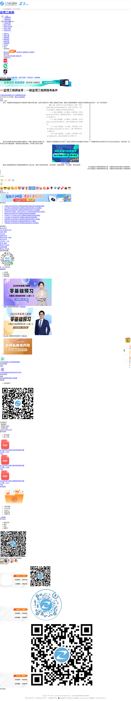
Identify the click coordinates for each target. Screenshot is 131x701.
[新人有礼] (128, 340)
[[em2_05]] (15, 188)
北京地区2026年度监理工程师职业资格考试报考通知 (20, 217)
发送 (1, 191)
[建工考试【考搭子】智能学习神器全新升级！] (35, 201)
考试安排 (19, 52)
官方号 (3, 21)
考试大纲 (6, 56)
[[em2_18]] (62, 188)
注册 (7, 16)
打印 (1, 99)
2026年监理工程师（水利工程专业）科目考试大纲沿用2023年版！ (25, 211)
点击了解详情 (65, 163)
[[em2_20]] (69, 188)
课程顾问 (129, 361)
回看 (1, 365)
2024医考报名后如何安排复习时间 (10, 372)
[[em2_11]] (37, 188)
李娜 (5, 307)
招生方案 (6, 35)
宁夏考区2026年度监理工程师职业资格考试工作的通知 (21, 223)
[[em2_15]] (51, 188)
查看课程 (3, 269)
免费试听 (6, 37)
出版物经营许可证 (52, 698)
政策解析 (37, 77)
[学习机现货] (35, 86)
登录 (2, 16)
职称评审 (6, 41)
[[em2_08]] (26, 188)
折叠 (124, 350)
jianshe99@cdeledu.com (101, 698)
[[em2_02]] (5, 188)
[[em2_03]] (8, 188)
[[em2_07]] (23, 188)
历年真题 (12, 56)
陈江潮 (6, 336)
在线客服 (129, 355)
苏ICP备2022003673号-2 (41, 698)
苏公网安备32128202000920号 (67, 698)
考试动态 (30, 77)
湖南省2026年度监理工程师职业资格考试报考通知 (20, 213)
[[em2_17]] (58, 188)
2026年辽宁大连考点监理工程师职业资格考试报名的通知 (22, 215)
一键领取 (3, 517)
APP (130, 348)
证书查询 (31, 52)
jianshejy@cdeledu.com (85, 698)
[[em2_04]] (12, 188)
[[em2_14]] (48, 188)
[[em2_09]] (30, 188)
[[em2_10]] (33, 188)
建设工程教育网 (12, 77)
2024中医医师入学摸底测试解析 (10, 362)
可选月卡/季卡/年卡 (6, 430)
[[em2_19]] (65, 188)
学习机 (6, 45)
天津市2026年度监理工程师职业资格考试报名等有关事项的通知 (24, 206)
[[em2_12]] (40, 188)
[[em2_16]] (55, 188)
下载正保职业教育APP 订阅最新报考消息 (13, 95)
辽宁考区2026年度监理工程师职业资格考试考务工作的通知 (22, 208)
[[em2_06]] (19, 188)
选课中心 (6, 33)
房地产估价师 (8, 26)
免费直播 (6, 43)
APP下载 (11, 21)
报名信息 (6, 52)
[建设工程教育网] (65, 4)
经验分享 (18, 56)
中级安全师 (7, 30)
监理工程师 (7, 12)
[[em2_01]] (1, 188)
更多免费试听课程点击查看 (8, 378)
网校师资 (6, 39)
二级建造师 (7, 19)
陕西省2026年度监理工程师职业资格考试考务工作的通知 (22, 210)
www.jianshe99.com (57, 695)
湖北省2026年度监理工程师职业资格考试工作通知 (20, 221)
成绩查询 (25, 52)
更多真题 (3, 486)
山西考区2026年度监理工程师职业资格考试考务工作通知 (22, 219)
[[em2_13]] (44, 188)
